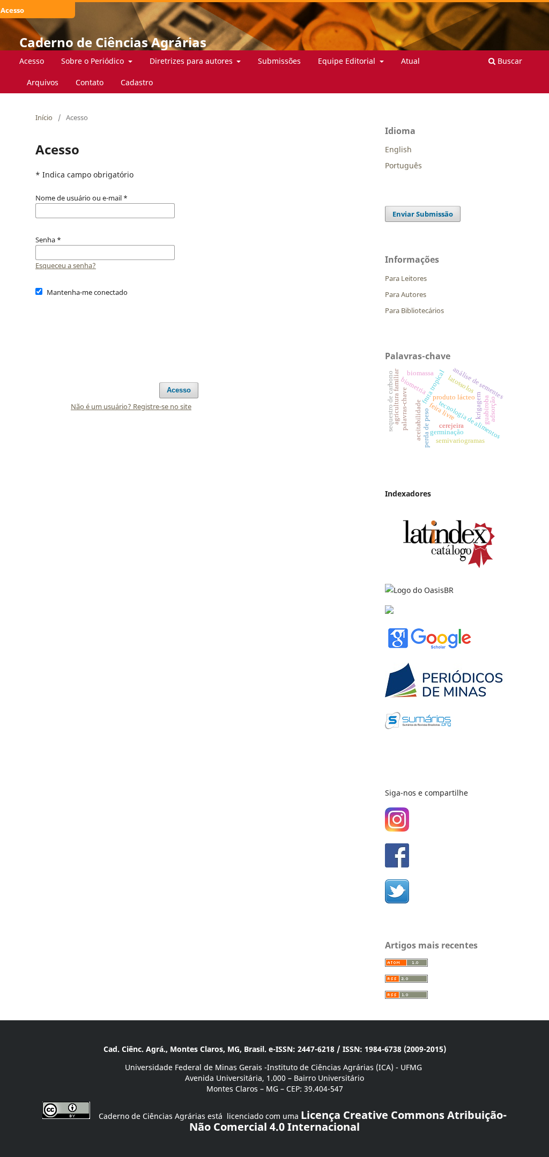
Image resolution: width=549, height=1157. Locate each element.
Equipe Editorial (347, 61)
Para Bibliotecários (414, 310)
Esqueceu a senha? (65, 265)
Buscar (508, 61)
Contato (89, 82)
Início (44, 117)
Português (403, 165)
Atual (410, 61)
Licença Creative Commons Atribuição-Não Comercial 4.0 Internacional (348, 1121)
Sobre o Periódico (93, 61)
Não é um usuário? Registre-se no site (131, 406)
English (398, 149)
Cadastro (137, 82)
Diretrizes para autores (192, 61)
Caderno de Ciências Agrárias (112, 42)
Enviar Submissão (422, 214)
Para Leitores (406, 278)
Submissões (279, 61)
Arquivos (42, 82)
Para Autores (405, 294)
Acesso (31, 61)
